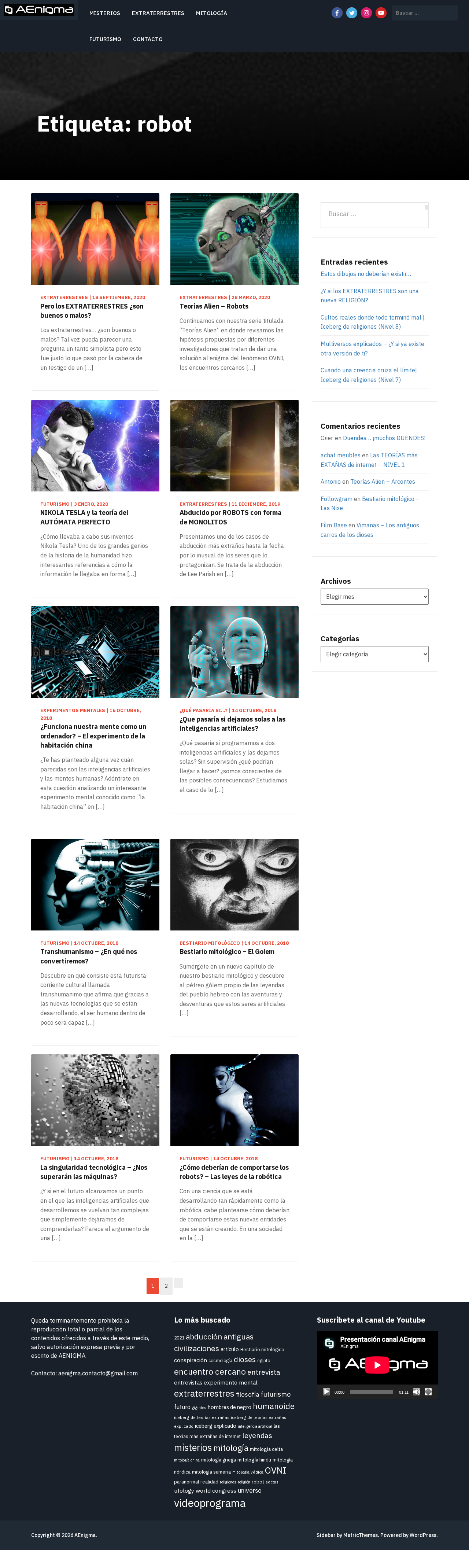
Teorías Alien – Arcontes (382, 481)
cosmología (220, 1360)
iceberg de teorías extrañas (201, 1417)
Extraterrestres (158, 13)
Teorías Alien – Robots (214, 306)
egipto (263, 1360)
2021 (179, 1338)
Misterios (104, 13)
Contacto (148, 39)
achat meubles (341, 455)
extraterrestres (204, 1393)
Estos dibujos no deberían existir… (366, 273)
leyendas (257, 1435)
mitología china (187, 1460)
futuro (182, 1407)
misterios (193, 1447)
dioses (245, 1359)
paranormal (186, 1481)
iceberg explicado (215, 1425)
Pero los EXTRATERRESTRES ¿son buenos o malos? (92, 311)
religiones (228, 1482)
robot (258, 1482)
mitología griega (218, 1460)
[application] (377, 1365)
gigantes (199, 1407)
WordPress (423, 1535)
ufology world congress (205, 1490)
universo (250, 1490)
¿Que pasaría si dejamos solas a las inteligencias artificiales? (232, 724)
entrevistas (188, 1382)
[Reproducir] (326, 1392)
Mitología (211, 13)
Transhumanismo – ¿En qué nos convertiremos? (88, 956)
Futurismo (105, 39)
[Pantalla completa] (428, 1392)
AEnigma (85, 1535)
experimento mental (231, 1382)
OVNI (275, 1470)
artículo (230, 1349)
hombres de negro (229, 1407)
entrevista (263, 1371)
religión (244, 1482)
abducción (204, 1337)
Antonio (331, 481)
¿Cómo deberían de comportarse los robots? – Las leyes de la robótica (234, 1172)
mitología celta (266, 1449)
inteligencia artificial (255, 1426)
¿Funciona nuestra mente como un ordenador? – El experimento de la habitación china (93, 735)
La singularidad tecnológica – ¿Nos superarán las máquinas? (93, 1172)
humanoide (274, 1406)
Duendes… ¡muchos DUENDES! (384, 438)
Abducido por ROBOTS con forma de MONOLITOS (230, 517)
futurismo (276, 1394)
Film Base (334, 525)
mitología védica (247, 1472)
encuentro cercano (210, 1371)
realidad (209, 1482)
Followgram (336, 498)
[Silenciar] (416, 1392)
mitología (230, 1447)
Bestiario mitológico (262, 1349)
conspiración (190, 1360)
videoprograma (209, 1503)
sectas (272, 1482)
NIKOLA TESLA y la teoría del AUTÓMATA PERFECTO (84, 517)
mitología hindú (254, 1459)
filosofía (247, 1394)
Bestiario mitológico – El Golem (227, 951)
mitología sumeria (211, 1471)
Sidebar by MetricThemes (347, 1535)
